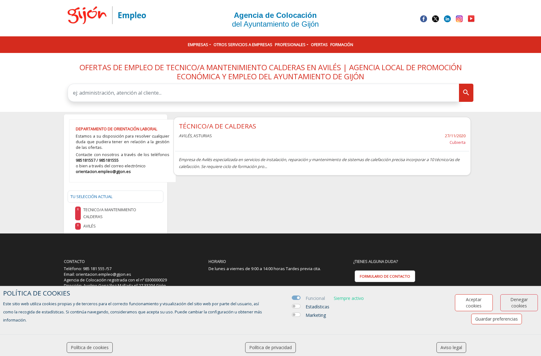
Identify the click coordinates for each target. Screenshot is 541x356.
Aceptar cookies (474, 302)
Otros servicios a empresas (243, 44)
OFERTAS (319, 44)
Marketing (316, 315)
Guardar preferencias (496, 319)
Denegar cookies (519, 302)
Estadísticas (317, 307)
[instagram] (459, 18)
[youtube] (471, 18)
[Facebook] (423, 18)
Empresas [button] (198, 44)
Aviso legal (451, 347)
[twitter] (435, 18)
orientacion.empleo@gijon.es (103, 171)
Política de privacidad (270, 347)
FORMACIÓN (341, 44)
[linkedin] (447, 18)
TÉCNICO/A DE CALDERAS (217, 126)
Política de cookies (90, 347)
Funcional (315, 298)
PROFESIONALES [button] (290, 44)
